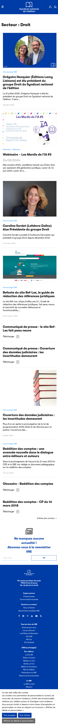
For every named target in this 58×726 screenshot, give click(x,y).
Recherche (55, 7)
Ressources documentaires (29, 676)
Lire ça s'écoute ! (29, 630)
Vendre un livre (29, 664)
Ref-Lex (29, 639)
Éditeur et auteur (29, 658)
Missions (29, 687)
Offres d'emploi (29, 647)
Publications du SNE (29, 673)
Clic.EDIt (29, 636)
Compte (50, 7)
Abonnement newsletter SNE (29, 611)
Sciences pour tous (29, 627)
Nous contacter (29, 608)
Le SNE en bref (29, 684)
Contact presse (29, 596)
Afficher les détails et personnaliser (19, 721)
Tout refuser (25, 715)
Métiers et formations (29, 667)
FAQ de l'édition (29, 670)
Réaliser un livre (29, 661)
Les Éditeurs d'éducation (29, 633)
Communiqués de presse (29, 599)
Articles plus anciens (45, 518)
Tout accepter (9, 715)
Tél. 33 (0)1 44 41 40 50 (29, 585)
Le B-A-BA (29, 655)
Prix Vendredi (29, 642)
